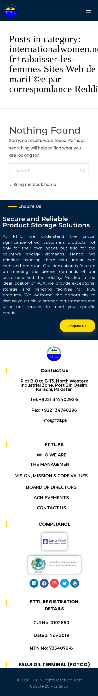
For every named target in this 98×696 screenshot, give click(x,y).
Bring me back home (34, 184)
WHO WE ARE (51, 455)
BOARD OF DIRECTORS (51, 487)
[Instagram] (54, 583)
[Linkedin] (34, 583)
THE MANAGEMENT (51, 464)
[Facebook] (44, 583)
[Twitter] (64, 583)
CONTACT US (51, 507)
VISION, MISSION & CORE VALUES (51, 475)
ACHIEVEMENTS (51, 497)
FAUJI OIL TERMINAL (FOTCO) (54, 664)
